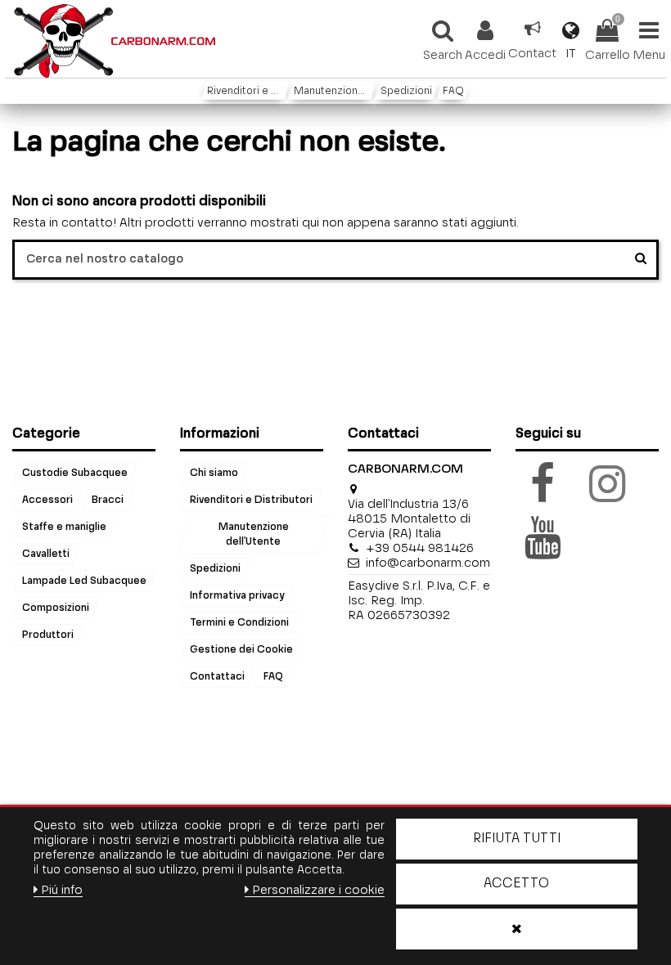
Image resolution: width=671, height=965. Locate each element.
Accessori (47, 500)
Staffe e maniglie (64, 527)
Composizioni (55, 608)
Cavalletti (46, 554)
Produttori (48, 635)
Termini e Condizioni (239, 623)
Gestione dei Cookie (241, 650)
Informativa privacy (237, 596)
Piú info (62, 890)
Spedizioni (215, 569)
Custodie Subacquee (75, 473)
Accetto (516, 884)
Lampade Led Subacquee (84, 581)
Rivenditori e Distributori (251, 500)
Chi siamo (214, 473)
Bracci (108, 500)
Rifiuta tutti (517, 839)
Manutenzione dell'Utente (253, 535)
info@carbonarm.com (428, 563)
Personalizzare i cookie (318, 890)
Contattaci (217, 677)
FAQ (273, 677)
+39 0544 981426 (420, 548)
